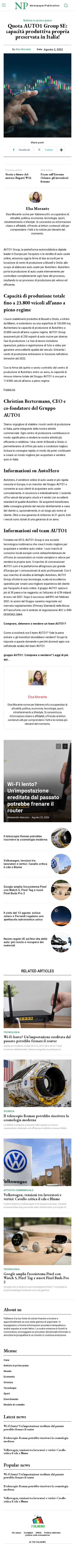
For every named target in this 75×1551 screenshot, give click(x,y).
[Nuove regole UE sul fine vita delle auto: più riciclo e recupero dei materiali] (61, 942)
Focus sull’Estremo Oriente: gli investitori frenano (54, 178)
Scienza (9, 1111)
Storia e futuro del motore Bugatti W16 (18, 176)
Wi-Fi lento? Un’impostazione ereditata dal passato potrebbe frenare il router (33, 797)
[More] (61, 150)
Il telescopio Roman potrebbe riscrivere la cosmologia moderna (25, 838)
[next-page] (65, 746)
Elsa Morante (23, 49)
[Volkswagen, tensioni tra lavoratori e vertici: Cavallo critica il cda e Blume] (61, 864)
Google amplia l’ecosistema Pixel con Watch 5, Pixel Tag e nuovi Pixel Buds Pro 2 (25, 890)
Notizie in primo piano (37, 20)
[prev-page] (58, 746)
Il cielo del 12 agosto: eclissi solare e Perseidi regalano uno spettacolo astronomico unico (24, 916)
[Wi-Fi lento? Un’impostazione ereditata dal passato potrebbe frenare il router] (37, 1004)
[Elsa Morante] (37, 197)
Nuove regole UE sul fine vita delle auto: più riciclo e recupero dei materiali (25, 942)
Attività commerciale (18, 1190)
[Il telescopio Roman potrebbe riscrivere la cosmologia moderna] (61, 838)
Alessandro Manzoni (18, 817)
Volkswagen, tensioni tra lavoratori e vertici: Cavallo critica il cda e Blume (25, 864)
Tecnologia (11, 1032)
